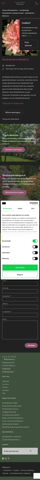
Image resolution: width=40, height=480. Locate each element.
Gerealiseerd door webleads (20, 473)
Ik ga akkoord (28, 44)
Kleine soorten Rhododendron (12, 418)
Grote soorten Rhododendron (12, 421)
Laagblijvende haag (9, 412)
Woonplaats (6, 296)
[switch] (35, 246)
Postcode (5, 288)
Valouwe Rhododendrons (10, 10)
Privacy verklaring (27, 470)
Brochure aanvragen (13, 149)
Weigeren (20, 274)
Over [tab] (32, 208)
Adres (4, 280)
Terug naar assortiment (10, 119)
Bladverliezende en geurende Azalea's (15, 427)
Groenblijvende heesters (11, 415)
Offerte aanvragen (12, 112)
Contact (5, 387)
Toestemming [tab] (7, 208)
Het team (5, 390)
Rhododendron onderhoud (11, 437)
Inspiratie (5, 381)
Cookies (16, 470)
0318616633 (6, 369)
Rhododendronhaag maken (12, 406)
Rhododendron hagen (14, 192)
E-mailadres (6, 312)
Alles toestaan (20, 267)
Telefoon (5, 304)
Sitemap (5, 473)
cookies (29, 35)
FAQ (3, 393)
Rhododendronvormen (10, 409)
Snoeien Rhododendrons (11, 440)
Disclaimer (8, 470)
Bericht (4, 319)
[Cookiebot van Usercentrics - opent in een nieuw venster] (30, 203)
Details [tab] (20, 208)
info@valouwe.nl (8, 372)
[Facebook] (3, 458)
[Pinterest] (8, 458)
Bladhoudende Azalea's (10, 424)
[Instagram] (6, 458)
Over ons (5, 384)
